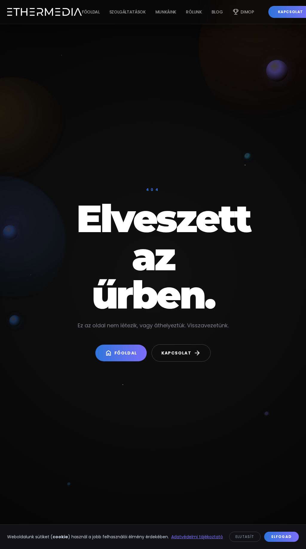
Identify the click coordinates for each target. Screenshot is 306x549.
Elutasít (244, 536)
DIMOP (243, 12)
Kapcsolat (181, 353)
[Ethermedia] (44, 12)
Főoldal (91, 12)
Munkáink (165, 12)
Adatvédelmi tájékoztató (197, 537)
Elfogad (281, 536)
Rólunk (194, 12)
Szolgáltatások (127, 12)
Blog (217, 12)
